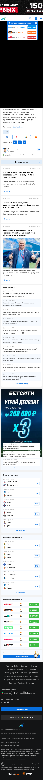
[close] (36, 23)
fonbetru (21, 390)
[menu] (41, 18)
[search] (30, 18)
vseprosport (3, 18)
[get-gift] (36, 18)
